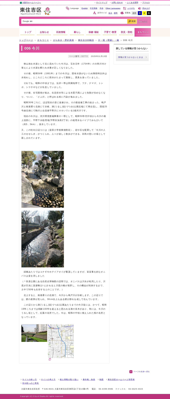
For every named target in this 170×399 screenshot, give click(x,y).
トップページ (26, 40)
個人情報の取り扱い (69, 379)
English (85, 8)
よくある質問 (132, 3)
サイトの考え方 (48, 379)
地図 (101, 379)
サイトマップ (101, 3)
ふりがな (131, 8)
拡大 (110, 13)
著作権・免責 (89, 379)
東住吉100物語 (86, 40)
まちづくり (43, 40)
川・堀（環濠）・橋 (108, 40)
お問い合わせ (117, 3)
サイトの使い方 (29, 379)
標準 (116, 13)
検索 (133, 21)
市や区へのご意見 (30, 383)
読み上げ (146, 8)
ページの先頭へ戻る (142, 371)
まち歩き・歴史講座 (63, 40)
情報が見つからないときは (130, 57)
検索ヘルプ (143, 21)
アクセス (146, 3)
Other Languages (113, 8)
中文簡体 (93, 8)
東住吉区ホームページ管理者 (121, 379)
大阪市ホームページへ (31, 3)
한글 (101, 8)
